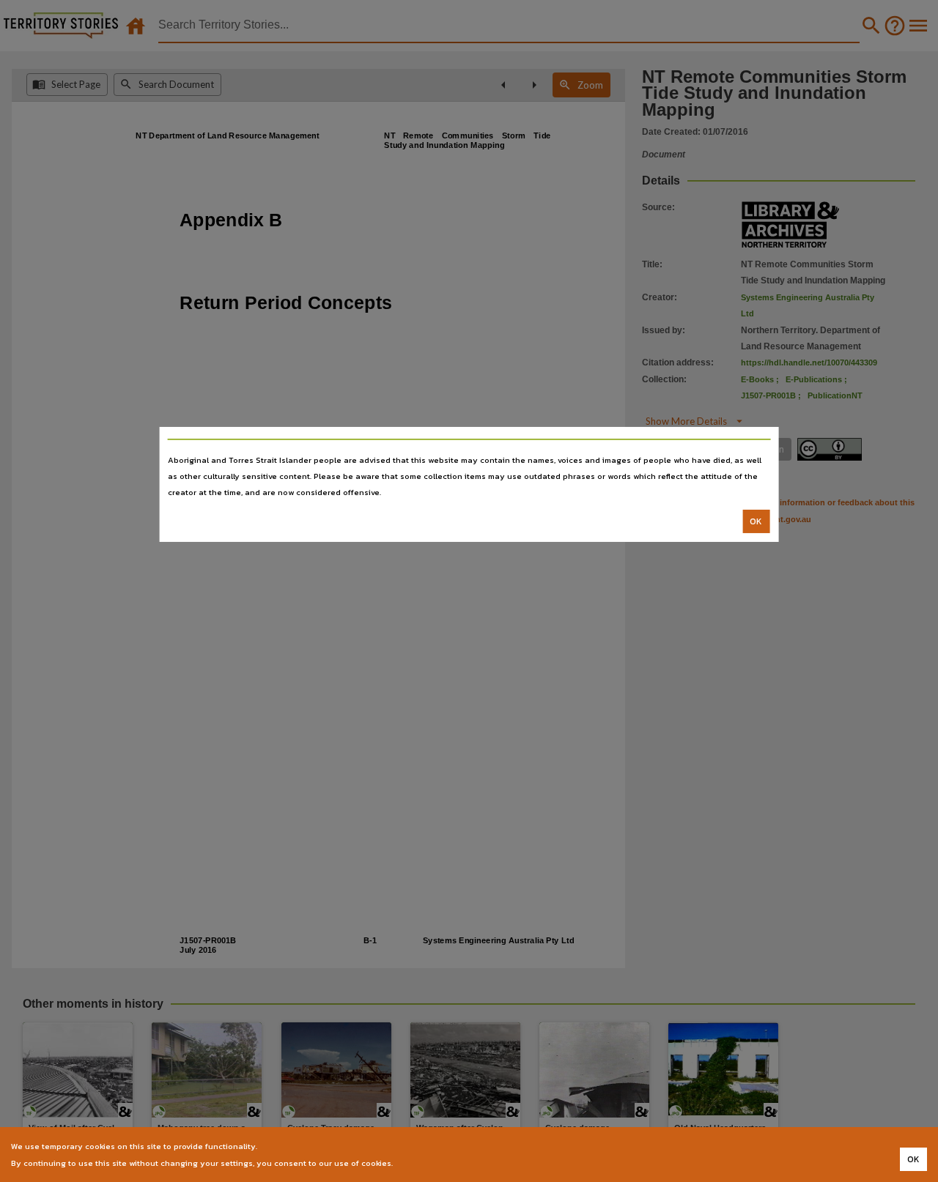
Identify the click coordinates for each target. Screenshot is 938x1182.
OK (756, 521)
